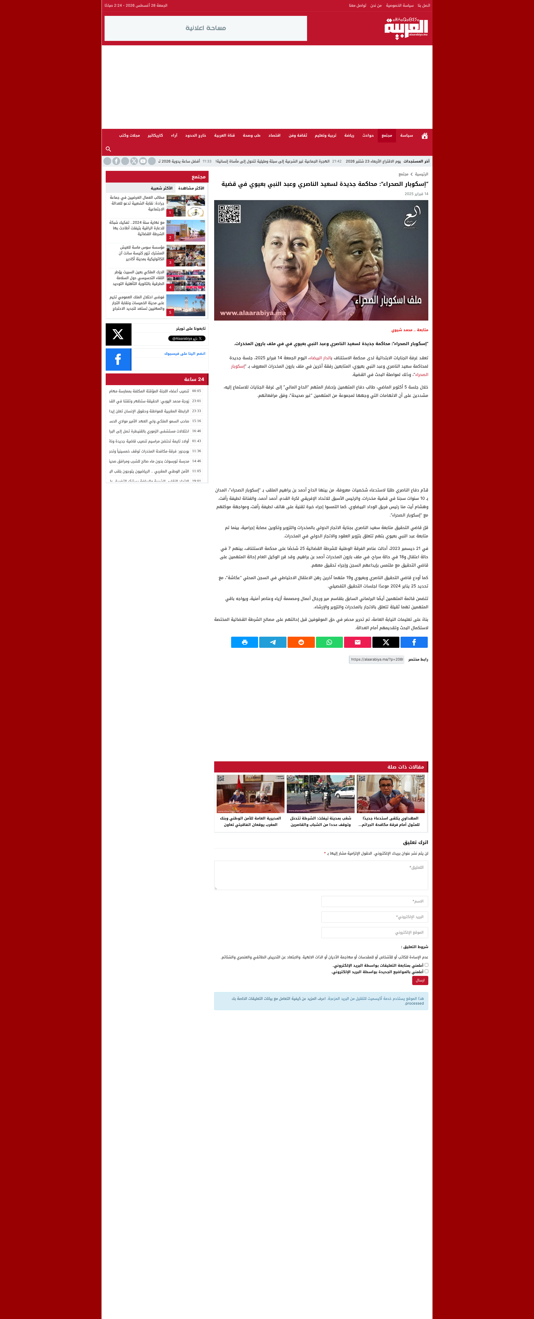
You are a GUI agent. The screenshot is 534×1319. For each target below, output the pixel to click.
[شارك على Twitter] (386, 642)
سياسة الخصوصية (400, 5)
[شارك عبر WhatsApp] (329, 642)
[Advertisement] (267, 87)
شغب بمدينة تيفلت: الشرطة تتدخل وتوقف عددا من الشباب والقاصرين (320, 821)
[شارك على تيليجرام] (273, 642)
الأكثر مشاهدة (191, 188)
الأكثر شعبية (162, 188)
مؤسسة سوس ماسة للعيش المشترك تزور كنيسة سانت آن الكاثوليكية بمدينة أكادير (141, 253)
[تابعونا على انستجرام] (124, 161)
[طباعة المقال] (245, 642)
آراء (174, 135)
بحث (108, 149)
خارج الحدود (195, 135)
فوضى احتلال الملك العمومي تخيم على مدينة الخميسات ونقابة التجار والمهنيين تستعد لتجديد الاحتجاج (137, 303)
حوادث (368, 135)
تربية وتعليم (325, 135)
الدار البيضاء (320, 358)
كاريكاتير (155, 135)
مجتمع (387, 135)
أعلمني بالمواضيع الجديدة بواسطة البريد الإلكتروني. (377, 972)
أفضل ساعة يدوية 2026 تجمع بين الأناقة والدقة (205, 161)
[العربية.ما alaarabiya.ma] (368, 28)
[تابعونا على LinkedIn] (151, 161)
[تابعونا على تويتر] (133, 161)
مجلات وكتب (129, 135)
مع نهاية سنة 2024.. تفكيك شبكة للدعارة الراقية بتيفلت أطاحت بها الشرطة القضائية (136, 228)
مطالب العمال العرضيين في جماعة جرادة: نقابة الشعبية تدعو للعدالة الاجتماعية (137, 203)
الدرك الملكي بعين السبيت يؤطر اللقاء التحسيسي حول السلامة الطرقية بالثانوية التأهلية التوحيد (138, 278)
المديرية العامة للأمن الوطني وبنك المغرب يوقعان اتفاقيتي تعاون (250, 821)
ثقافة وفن (298, 135)
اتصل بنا (424, 5)
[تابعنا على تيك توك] (106, 161)
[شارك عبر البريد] (357, 642)
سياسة (406, 135)
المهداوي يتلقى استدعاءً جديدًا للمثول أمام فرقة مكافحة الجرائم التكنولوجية (391, 825)
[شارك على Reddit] (301, 642)
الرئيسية (425, 135)
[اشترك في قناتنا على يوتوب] (142, 161)
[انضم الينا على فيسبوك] (115, 161)
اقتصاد (274, 135)
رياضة (349, 135)
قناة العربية (224, 135)
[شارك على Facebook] (414, 642)
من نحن (376, 5)
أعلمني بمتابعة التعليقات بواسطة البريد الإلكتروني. (378, 965)
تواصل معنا (357, 5)
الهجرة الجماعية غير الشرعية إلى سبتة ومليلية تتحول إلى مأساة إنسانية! (317, 161)
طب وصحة (252, 135)
